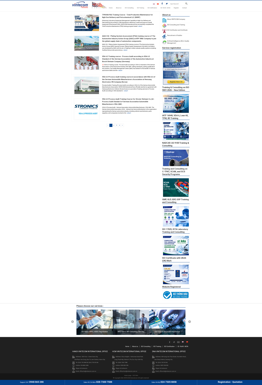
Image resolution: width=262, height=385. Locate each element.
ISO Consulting (129, 8)
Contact (184, 8)
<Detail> (140, 26)
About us (118, 8)
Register (176, 8)
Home (110, 8)
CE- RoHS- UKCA (165, 8)
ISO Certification (152, 8)
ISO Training (140, 8)
